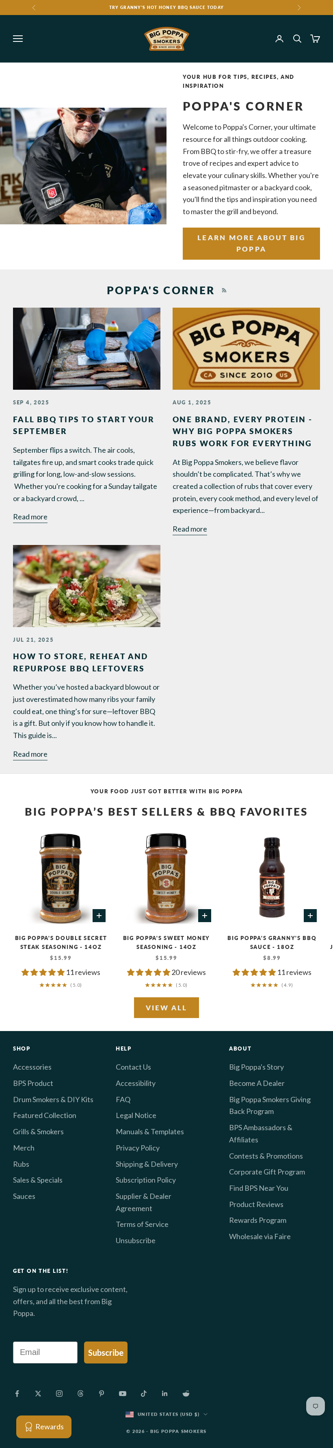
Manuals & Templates (150, 1131)
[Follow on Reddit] (186, 1393)
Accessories (32, 1066)
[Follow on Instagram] (59, 1393)
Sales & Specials (38, 1179)
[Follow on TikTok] (144, 1393)
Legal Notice (136, 1115)
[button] (44, 972)
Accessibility (136, 1083)
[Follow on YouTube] (123, 1393)
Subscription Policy (146, 1179)
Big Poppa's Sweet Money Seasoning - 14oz (166, 942)
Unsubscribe (136, 1240)
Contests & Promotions (266, 1155)
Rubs (21, 1163)
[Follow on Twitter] (38, 1393)
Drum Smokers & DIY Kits (53, 1099)
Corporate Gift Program (267, 1171)
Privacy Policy (138, 1147)
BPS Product (33, 1083)
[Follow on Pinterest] (101, 1393)
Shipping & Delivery (147, 1163)
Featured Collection (44, 1115)
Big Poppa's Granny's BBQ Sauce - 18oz (271, 942)
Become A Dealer (257, 1083)
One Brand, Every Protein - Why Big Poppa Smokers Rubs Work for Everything (243, 431)
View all (166, 1007)
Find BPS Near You (258, 1187)
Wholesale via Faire (260, 1236)
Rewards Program (257, 1220)
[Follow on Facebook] (17, 1393)
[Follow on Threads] (80, 1393)
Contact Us (133, 1066)
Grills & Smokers (38, 1131)
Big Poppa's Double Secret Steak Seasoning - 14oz (61, 942)
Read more (30, 516)
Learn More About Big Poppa (251, 243)
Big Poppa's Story (256, 1066)
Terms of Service (142, 1224)
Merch (24, 1147)
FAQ (123, 1099)
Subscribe (105, 1352)
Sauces (24, 1196)
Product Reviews (256, 1204)
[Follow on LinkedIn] (165, 1393)
